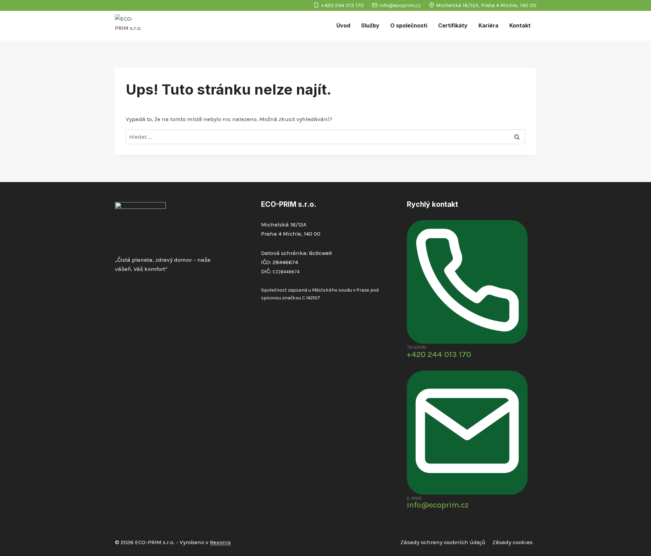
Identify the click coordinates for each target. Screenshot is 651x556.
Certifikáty (453, 25)
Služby (370, 25)
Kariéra (488, 25)
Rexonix (220, 542)
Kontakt (520, 25)
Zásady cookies (512, 542)
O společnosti (408, 25)
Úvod (343, 25)
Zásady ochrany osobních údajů (442, 542)
